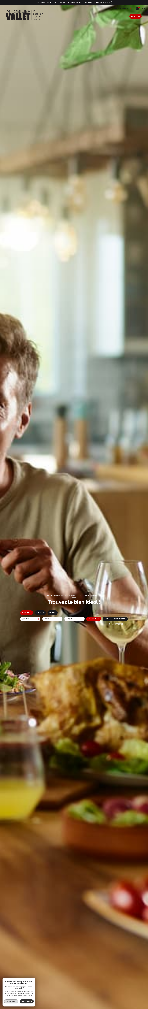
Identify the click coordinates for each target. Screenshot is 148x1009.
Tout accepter (26, 1001)
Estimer (52, 613)
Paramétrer (11, 1001)
